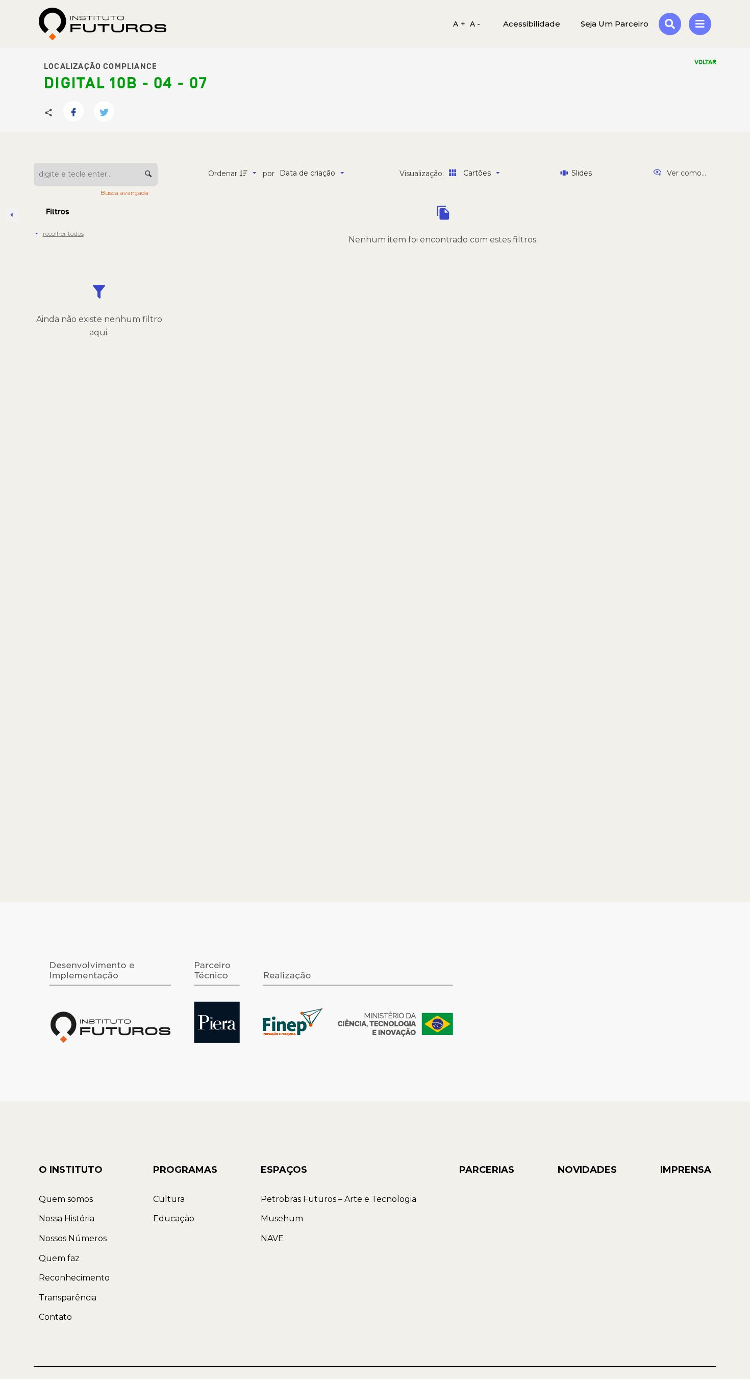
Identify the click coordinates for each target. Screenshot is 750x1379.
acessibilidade (531, 24)
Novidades (587, 1169)
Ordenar (222, 173)
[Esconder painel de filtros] (12, 214)
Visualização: (422, 173)
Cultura (169, 1199)
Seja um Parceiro (614, 24)
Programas (185, 1169)
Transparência (67, 1297)
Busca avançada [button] (125, 192)
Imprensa (685, 1169)
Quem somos (66, 1199)
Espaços (284, 1169)
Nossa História (66, 1218)
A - (475, 24)
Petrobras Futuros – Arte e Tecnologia (338, 1199)
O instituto (71, 1169)
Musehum (282, 1218)
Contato (55, 1317)
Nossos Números (73, 1238)
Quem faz (59, 1258)
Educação (173, 1218)
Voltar (705, 62)
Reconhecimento (74, 1278)
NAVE (272, 1238)
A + (459, 24)
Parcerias (486, 1169)
